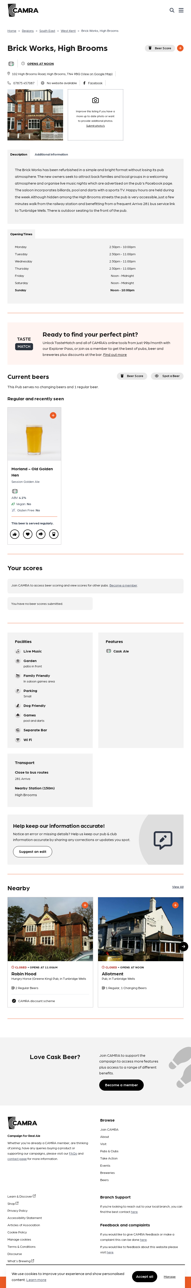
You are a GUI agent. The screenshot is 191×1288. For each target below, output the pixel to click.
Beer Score (163, 48)
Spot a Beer (171, 375)
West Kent (68, 30)
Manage (170, 1276)
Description (18, 154)
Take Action (109, 1158)
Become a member (123, 585)
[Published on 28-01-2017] (50, 952)
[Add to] (180, 48)
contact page (17, 1158)
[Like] (14, 534)
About (104, 1136)
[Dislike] (40, 534)
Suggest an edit (32, 851)
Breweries (107, 1172)
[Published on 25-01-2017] (140, 952)
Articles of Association (23, 1225)
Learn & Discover (20, 1196)
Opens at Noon (40, 63)
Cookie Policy (17, 1232)
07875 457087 (23, 83)
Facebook (95, 83)
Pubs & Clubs (109, 1151)
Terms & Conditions (21, 1246)
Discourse (14, 1253)
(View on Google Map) (97, 74)
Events (105, 1165)
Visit (103, 1144)
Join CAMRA (109, 1129)
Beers (104, 1180)
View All (178, 886)
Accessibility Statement (24, 1217)
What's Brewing (19, 1261)
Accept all (144, 1276)
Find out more (115, 354)
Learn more (36, 1279)
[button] (183, 946)
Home (11, 30)
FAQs (73, 1153)
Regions (28, 30)
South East (47, 30)
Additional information (51, 154)
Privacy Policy (17, 1210)
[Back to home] (23, 10)
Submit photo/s (95, 125)
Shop (11, 1203)
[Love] (27, 534)
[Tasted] (53, 534)
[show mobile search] (172, 10)
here (134, 1211)
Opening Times (21, 234)
